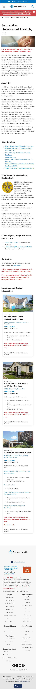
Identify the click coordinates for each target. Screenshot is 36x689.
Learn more (8, 525)
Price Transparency (10, 652)
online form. (18, 265)
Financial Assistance (9, 655)
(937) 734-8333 (9, 460)
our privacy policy (23, 681)
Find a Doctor (10, 606)
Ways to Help (27, 621)
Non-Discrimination (27, 644)
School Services (10, 157)
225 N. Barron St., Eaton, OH (14, 389)
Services (27, 602)
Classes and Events (10, 632)
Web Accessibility (27, 647)
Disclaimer (27, 641)
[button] (4, 6)
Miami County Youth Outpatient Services (19, 146)
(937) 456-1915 (9, 392)
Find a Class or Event (9, 615)
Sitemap (27, 650)
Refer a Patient (9, 622)
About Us (27, 612)
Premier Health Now (10, 638)
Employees (27, 629)
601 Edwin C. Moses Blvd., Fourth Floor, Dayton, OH (16, 456)
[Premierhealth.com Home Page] (2, 17)
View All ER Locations (11, 578)
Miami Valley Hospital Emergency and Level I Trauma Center (10, 568)
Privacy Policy (27, 638)
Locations (7, 17)
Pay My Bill (9, 612)
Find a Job (10, 619)
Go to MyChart (9, 603)
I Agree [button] (18, 686)
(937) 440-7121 (9, 327)
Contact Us (9, 609)
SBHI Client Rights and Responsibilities (18, 247)
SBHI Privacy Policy (11, 242)
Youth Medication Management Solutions (19, 168)
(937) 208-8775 (9, 574)
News (9, 629)
